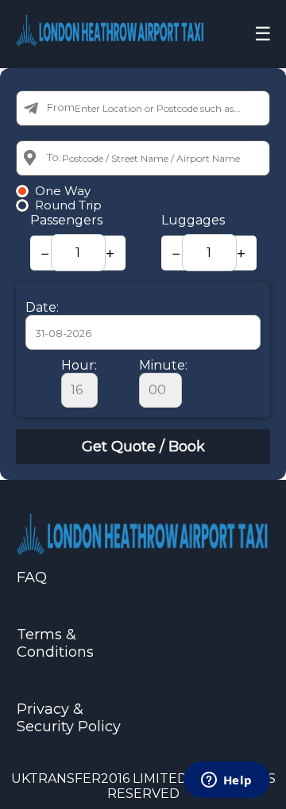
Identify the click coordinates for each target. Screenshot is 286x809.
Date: (42, 307)
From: (62, 107)
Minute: (163, 365)
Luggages (193, 220)
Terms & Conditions (55, 643)
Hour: (79, 365)
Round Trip (68, 205)
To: (54, 157)
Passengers (66, 220)
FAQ (32, 577)
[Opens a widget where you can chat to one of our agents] (226, 781)
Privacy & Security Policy (69, 717)
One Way (63, 191)
